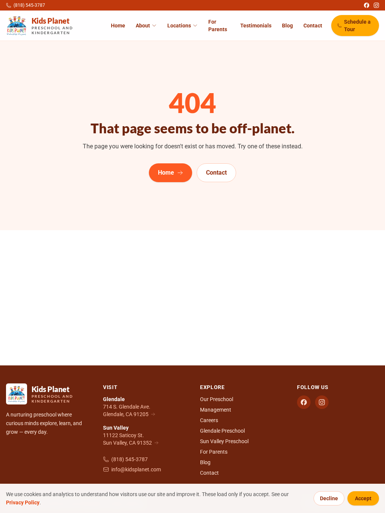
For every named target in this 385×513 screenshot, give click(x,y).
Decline (329, 498)
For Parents (217, 25)
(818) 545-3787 (129, 459)
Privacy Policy (22, 502)
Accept (363, 498)
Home (118, 26)
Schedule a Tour (357, 25)
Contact (312, 26)
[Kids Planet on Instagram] (376, 5)
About (143, 26)
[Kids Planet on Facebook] (366, 5)
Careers (209, 420)
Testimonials (255, 26)
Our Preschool (216, 399)
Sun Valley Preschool (224, 441)
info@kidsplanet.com (136, 469)
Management (215, 410)
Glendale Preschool (222, 431)
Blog (287, 26)
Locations (179, 26)
